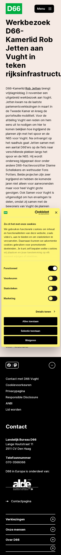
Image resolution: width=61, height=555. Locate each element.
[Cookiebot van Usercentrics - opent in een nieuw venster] (36, 212)
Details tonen (43, 311)
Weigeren (30, 340)
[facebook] (9, 365)
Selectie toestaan (30, 330)
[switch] (52, 278)
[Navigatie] (50, 365)
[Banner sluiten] (56, 212)
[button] (44, 9)
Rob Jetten (33, 88)
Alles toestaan (30, 321)
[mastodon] (15, 365)
